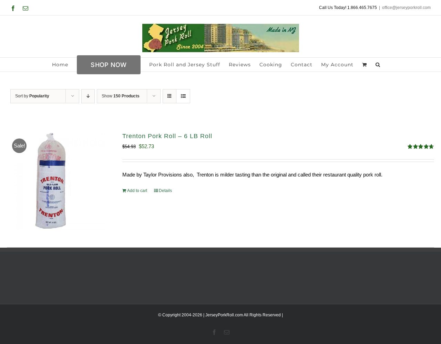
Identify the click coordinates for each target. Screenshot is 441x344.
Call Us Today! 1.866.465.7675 (348, 7)
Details (165, 190)
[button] (378, 64)
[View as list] (183, 96)
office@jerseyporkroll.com (406, 7)
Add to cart (137, 190)
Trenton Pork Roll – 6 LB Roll (167, 136)
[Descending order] (88, 96)
